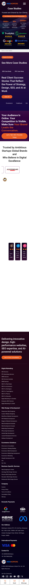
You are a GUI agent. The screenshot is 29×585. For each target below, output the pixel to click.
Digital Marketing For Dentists (9, 398)
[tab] (7, 71)
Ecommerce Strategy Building (9, 448)
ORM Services (5, 381)
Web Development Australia (8, 423)
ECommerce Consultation (8, 446)
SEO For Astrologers (7, 388)
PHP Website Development (8, 418)
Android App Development (8, 433)
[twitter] (22, 576)
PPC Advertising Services (8, 374)
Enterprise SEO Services (8, 401)
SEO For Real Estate (7, 384)
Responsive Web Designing (8, 411)
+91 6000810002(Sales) (7, 554)
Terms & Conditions (6, 491)
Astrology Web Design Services (9, 472)
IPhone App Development (8, 430)
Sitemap (4, 496)
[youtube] (14, 576)
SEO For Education (6, 396)
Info (2, 460)
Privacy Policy (5, 489)
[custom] (3, 576)
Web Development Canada (8, 426)
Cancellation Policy (6, 494)
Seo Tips (4, 463)
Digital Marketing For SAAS (8, 403)
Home (3, 50)
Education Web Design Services (9, 476)
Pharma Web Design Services (9, 474)
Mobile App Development (8, 428)
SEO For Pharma (6, 393)
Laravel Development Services (9, 435)
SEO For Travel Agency (7, 391)
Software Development (7, 438)
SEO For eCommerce (7, 386)
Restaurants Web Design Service (10, 479)
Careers (3, 487)
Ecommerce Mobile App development (11, 453)
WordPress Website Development (10, 416)
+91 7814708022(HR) (7, 556)
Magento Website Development (9, 421)
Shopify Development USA (8, 458)
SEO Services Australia (7, 379)
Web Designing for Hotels (8, 469)
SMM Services (5, 376)
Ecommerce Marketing (7, 455)
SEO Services (5, 371)
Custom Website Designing (8, 413)
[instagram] (7, 576)
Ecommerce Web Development (9, 450)
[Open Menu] (24, 3)
